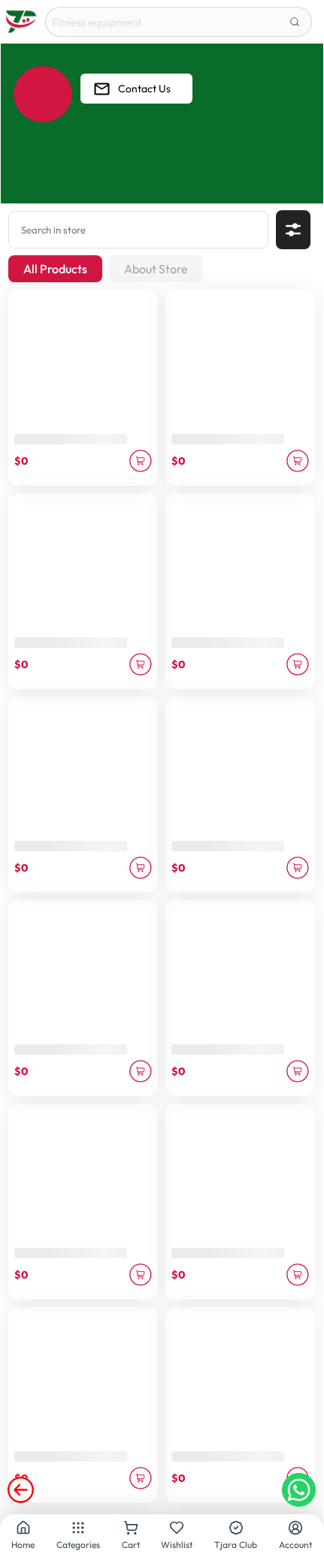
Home (23, 1544)
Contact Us (144, 88)
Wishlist (176, 1544)
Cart (131, 1544)
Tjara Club (235, 1544)
